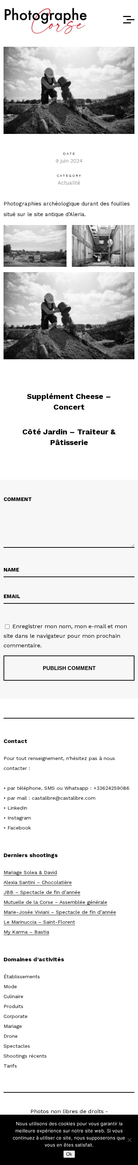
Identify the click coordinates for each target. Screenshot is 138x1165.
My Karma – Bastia (26, 932)
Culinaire (13, 996)
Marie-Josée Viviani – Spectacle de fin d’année (60, 912)
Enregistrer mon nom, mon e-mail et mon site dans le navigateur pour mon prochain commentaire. (65, 636)
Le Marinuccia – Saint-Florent (39, 922)
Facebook (19, 828)
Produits (13, 1006)
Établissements (22, 976)
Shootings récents (25, 1056)
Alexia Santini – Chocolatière (38, 882)
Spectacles (17, 1046)
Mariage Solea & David (30, 872)
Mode (10, 986)
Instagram (19, 818)
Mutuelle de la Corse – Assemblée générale (55, 902)
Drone (11, 1036)
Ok (69, 1154)
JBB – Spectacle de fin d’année (42, 892)
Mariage (13, 1026)
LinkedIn (17, 808)
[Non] (129, 1139)
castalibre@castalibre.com (64, 798)
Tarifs (10, 1066)
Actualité (69, 183)
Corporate (16, 1016)
